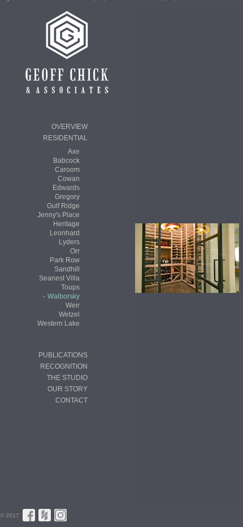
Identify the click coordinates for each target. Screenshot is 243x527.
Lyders (69, 242)
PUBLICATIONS (63, 355)
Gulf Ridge (63, 206)
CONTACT (71, 400)
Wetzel (69, 314)
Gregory (67, 197)
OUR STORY (67, 389)
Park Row (65, 260)
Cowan (69, 179)
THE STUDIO (67, 378)
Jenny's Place (58, 215)
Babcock (66, 161)
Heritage (66, 224)
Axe (74, 151)
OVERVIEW (69, 127)
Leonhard (65, 233)
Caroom (67, 170)
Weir (73, 305)
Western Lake (58, 323)
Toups (70, 287)
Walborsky (63, 296)
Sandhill (67, 269)
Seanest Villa (59, 278)
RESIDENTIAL (65, 138)
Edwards (66, 188)
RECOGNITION (64, 366)
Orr (75, 251)
